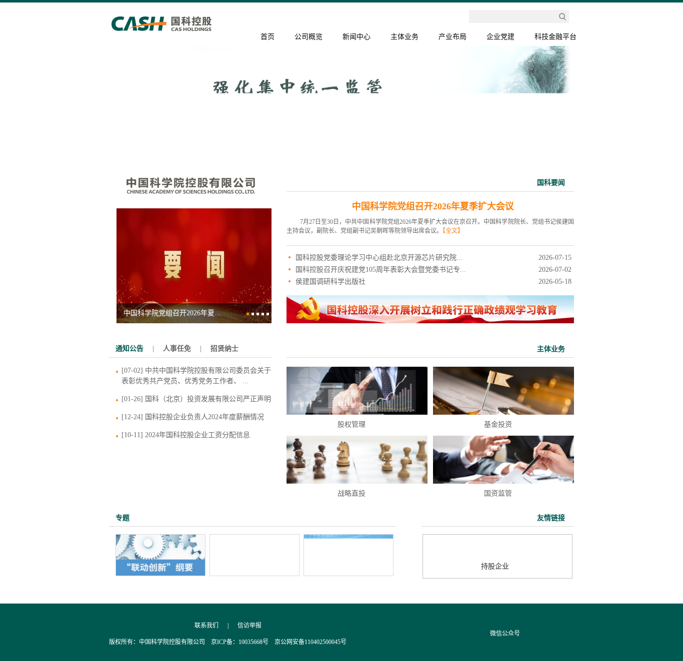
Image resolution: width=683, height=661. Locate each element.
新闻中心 (356, 36)
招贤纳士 (224, 348)
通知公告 (130, 348)
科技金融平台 (555, 36)
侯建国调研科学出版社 (331, 281)
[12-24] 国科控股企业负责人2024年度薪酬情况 (193, 417)
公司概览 (308, 36)
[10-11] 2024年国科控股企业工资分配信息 (186, 435)
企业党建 (500, 36)
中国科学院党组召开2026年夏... (172, 313)
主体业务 (404, 36)
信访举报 (250, 625)
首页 (267, 36)
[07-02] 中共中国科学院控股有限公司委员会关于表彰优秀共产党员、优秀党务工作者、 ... (196, 376)
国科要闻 (551, 182)
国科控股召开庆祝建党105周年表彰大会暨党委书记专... (381, 269)
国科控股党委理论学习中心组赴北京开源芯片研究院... (379, 257)
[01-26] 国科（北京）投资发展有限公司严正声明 (196, 399)
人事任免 (177, 348)
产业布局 (452, 36)
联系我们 (206, 625)
